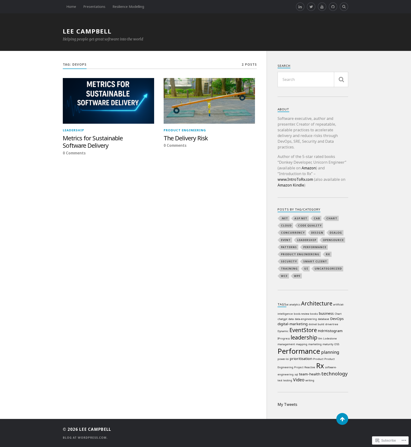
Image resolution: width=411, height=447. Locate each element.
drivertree (331, 324)
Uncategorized (328, 268)
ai (287, 304)
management (286, 344)
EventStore (303, 330)
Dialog (336, 232)
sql (296, 374)
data (291, 319)
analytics (294, 304)
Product (318, 359)
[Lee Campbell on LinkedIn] (300, 6)
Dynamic (283, 331)
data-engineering (306, 319)
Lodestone (330, 338)
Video (298, 380)
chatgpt (282, 319)
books (314, 313)
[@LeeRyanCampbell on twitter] (311, 6)
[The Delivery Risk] (209, 101)
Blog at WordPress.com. (85, 438)
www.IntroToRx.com (295, 179)
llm (320, 338)
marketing (315, 344)
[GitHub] (333, 6)
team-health (309, 374)
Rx (328, 254)
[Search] (344, 6)
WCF (284, 276)
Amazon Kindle (291, 185)
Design (317, 232)
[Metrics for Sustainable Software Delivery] (108, 101)
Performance (314, 247)
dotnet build (316, 324)
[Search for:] (313, 79)
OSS (336, 344)
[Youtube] (322, 6)
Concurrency (293, 232)
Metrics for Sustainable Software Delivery (93, 142)
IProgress (284, 338)
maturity (328, 344)
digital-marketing (293, 323)
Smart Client (315, 261)
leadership (73, 130)
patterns (289, 247)
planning (330, 352)
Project (298, 367)
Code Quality (310, 225)
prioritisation (301, 358)
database (323, 319)
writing (309, 380)
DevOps (337, 318)
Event (286, 240)
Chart (331, 218)
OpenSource (333, 240)
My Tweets (287, 404)
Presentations (94, 6)
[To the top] (342, 419)
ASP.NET (300, 218)
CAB (317, 218)
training (289, 268)
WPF (297, 276)
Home (71, 6)
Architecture (316, 303)
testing (287, 380)
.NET (284, 218)
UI (306, 268)
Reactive (309, 367)
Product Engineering (185, 130)
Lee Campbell (87, 31)
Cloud (286, 225)
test (280, 380)
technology (334, 373)
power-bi (283, 359)
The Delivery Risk (186, 138)
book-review (301, 313)
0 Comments (74, 153)
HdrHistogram (330, 330)
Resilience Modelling (128, 6)
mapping (301, 344)
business (326, 313)
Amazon (309, 168)
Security (289, 261)
